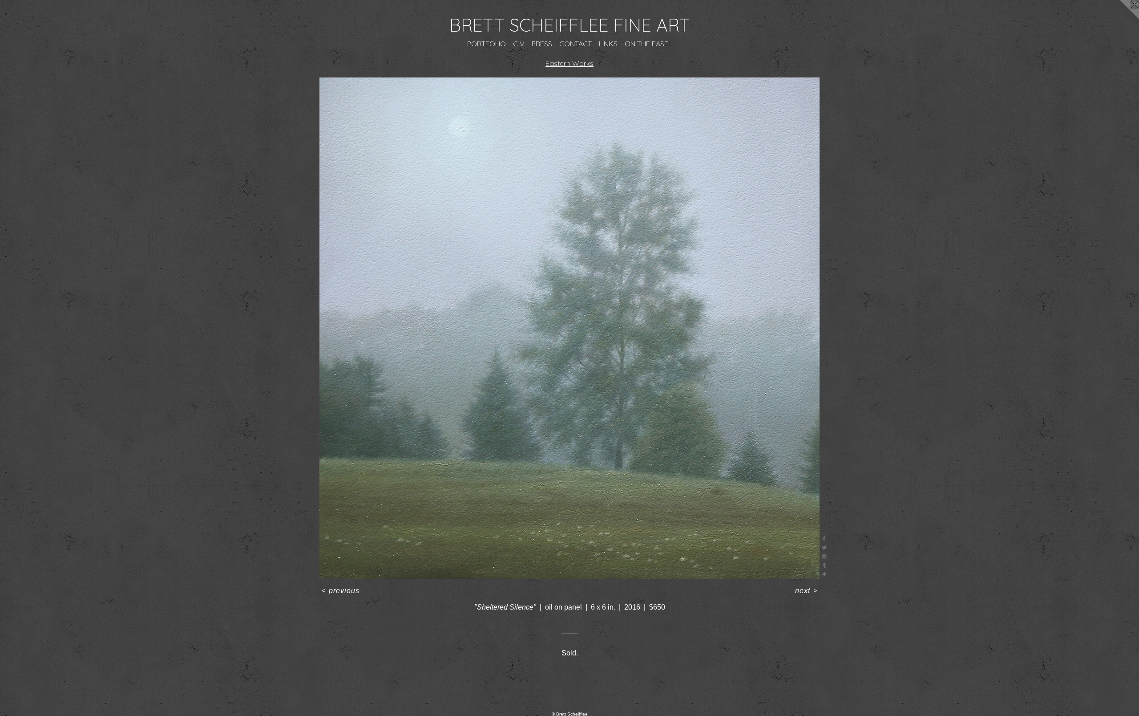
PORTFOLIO (486, 43)
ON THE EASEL (648, 43)
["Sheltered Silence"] (569, 328)
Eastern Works (569, 63)
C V (519, 43)
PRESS (542, 43)
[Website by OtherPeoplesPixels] (1121, 18)
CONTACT (575, 43)
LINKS (608, 43)
